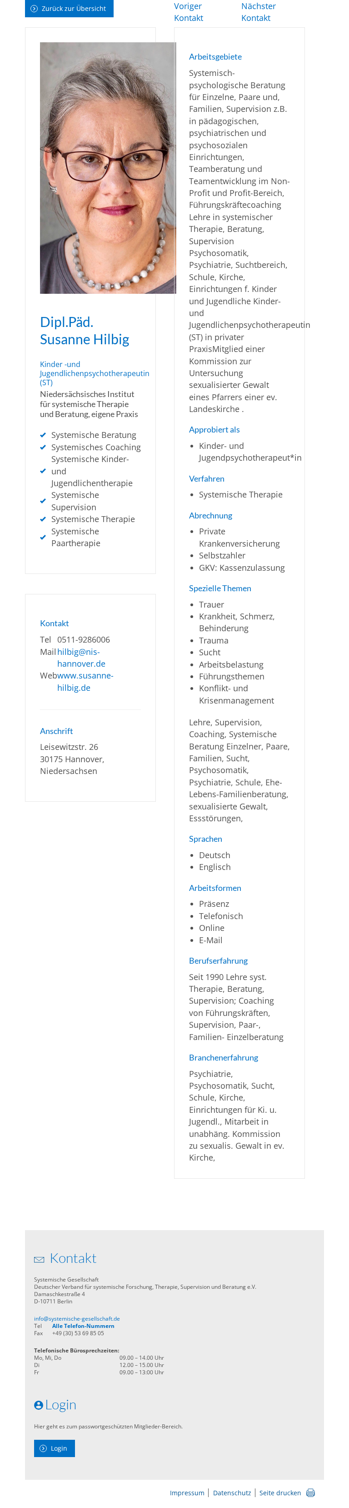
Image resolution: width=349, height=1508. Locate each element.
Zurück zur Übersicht (74, 8)
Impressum (187, 1492)
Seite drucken (280, 1492)
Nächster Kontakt (258, 11)
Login (59, 1448)
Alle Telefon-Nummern (83, 1326)
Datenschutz (232, 1492)
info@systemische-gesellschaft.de (77, 1318)
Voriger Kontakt (188, 11)
